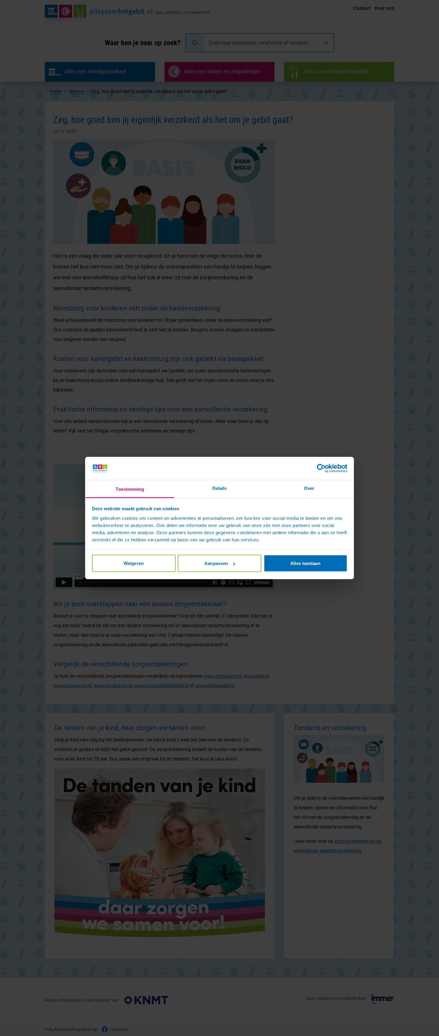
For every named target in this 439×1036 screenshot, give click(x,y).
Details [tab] (219, 487)
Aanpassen (216, 563)
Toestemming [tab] (130, 488)
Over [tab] (309, 487)
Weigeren (134, 563)
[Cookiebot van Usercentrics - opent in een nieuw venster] (321, 468)
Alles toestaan (305, 563)
